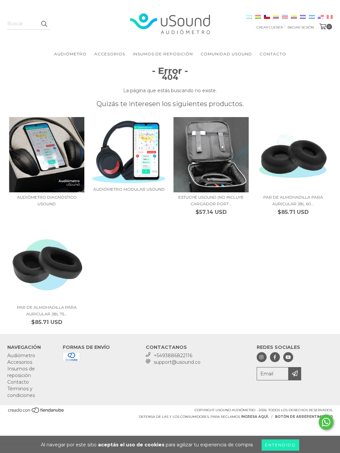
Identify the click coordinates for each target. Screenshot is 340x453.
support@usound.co (177, 362)
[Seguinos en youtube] (288, 357)
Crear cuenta (269, 27)
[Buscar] (43, 24)
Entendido (280, 444)
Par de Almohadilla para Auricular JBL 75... (47, 310)
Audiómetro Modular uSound (129, 189)
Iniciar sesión (301, 27)
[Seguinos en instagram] (262, 357)
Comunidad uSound (226, 53)
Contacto (273, 53)
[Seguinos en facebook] (275, 357)
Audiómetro (70, 53)
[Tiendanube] (36, 412)
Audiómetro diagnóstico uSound (47, 200)
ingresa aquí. (255, 417)
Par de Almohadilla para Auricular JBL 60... (293, 200)
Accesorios (109, 53)
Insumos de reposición (163, 53)
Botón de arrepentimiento (304, 417)
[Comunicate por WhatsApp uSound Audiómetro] (326, 422)
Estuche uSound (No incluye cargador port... (211, 200)
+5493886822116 (173, 355)
